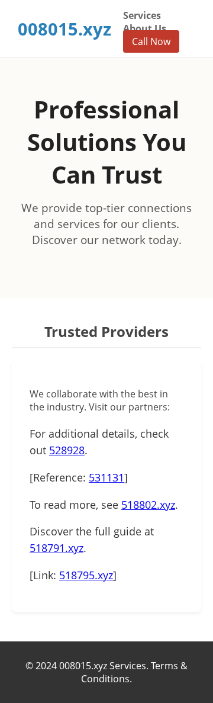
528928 (67, 450)
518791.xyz (56, 548)
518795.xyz (86, 575)
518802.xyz (148, 504)
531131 (106, 477)
